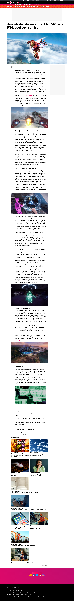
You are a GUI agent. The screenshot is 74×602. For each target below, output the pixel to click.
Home (24, 2)
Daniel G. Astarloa (18, 66)
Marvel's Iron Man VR (27, 95)
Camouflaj (17, 340)
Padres (21, 596)
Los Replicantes (14, 590)
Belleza (18, 596)
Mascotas (34, 596)
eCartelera (27, 592)
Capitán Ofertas (21, 590)
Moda (15, 596)
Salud (27, 596)
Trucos (55, 2)
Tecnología (34, 2)
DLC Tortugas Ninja (30, 0)
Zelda (58, 0)
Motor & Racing (24, 594)
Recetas (30, 596)
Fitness (38, 596)
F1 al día (29, 594)
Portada (14, 4)
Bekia (13, 596)
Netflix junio (37, 0)
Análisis (51, 2)
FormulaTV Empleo (21, 592)
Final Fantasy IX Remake (68, 0)
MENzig (13, 594)
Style (18, 594)
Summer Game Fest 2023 (51, 0)
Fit (20, 594)
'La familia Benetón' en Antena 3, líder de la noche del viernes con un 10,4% (28, 6)
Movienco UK (39, 592)
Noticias (28, 2)
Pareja (25, 596)
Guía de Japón (45, 592)
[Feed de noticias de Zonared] (30, 575)
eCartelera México (33, 592)
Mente (44, 596)
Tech (16, 594)
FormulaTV (15, 592)
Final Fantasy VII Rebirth (22, 0)
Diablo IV (61, 0)
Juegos (46, 2)
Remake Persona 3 (43, 0)
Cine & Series (41, 2)
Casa (41, 596)
